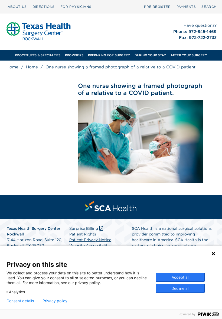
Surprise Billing (83, 228)
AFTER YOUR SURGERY (189, 55)
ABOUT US (17, 7)
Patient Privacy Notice (90, 240)
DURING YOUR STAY (150, 55)
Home (12, 67)
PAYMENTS (186, 7)
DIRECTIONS (43, 7)
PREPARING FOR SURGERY (109, 55)
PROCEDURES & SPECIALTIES (37, 55)
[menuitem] (17, 7)
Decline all (180, 288)
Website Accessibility (89, 245)
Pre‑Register (157, 7)
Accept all (180, 277)
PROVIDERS (74, 55)
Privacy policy (55, 301)
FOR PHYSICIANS (75, 7)
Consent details (20, 301)
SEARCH (209, 7)
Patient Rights (82, 234)
